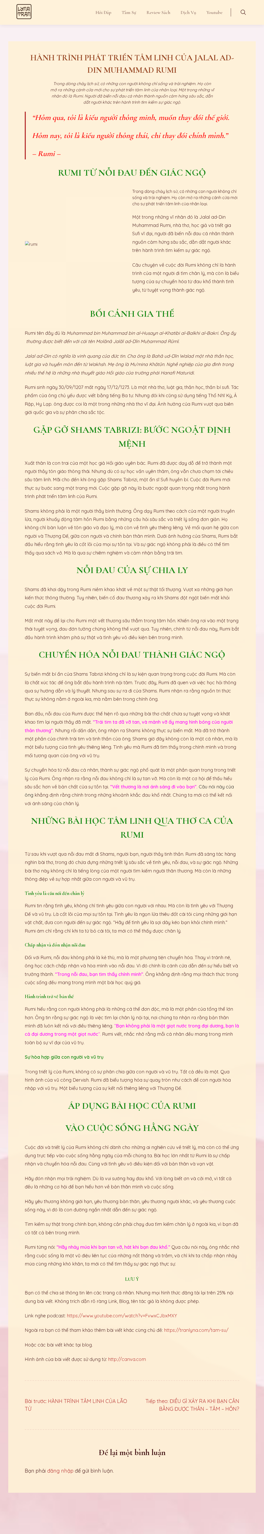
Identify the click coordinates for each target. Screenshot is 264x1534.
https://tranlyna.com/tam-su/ (196, 1330)
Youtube (214, 12)
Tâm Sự (129, 12)
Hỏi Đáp (103, 12)
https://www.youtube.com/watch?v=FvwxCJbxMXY (122, 1316)
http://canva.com (127, 1359)
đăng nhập (60, 1470)
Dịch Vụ (188, 12)
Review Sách (158, 12)
